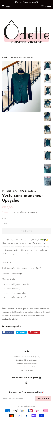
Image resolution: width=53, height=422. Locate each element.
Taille (4, 219)
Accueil (4, 57)
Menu (7, 7)
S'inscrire (43, 399)
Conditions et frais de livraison (26, 360)
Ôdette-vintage (29, 406)
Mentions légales (27, 370)
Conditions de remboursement (26, 363)
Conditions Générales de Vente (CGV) (26, 357)
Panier (48, 7)
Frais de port (7, 212)
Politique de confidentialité (26, 367)
